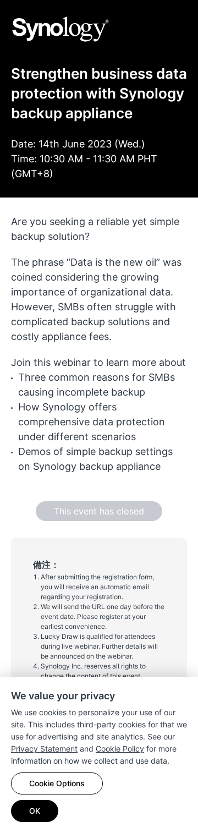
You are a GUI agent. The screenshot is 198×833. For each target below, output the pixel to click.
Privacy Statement (44, 748)
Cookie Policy (120, 748)
